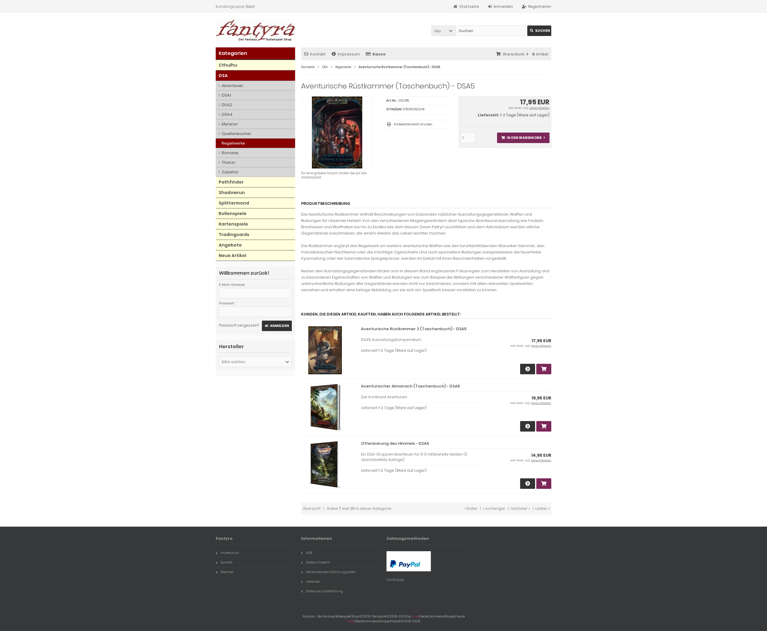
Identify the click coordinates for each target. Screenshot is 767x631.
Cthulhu (228, 65)
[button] (443, 30)
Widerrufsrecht (318, 562)
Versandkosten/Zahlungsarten (331, 572)
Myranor (230, 124)
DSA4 (227, 114)
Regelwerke (233, 143)
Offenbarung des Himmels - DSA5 (395, 443)
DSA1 (226, 95)
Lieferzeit (313, 581)
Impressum (349, 54)
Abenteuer (232, 85)
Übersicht (312, 508)
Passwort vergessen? (239, 325)
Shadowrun (232, 193)
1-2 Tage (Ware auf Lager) (524, 115)
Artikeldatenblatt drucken (413, 124)
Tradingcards (234, 235)
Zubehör (230, 172)
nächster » (520, 508)
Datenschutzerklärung (324, 591)
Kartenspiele (233, 224)
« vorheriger (494, 508)
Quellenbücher (236, 133)
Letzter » (542, 508)
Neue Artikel (232, 256)
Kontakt (318, 54)
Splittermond (234, 203)
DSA (223, 76)
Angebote (230, 245)
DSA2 (227, 105)
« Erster (470, 508)
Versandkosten (539, 108)
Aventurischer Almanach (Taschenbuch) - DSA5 (410, 386)
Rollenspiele (233, 214)
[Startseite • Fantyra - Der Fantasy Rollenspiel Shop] (255, 30)
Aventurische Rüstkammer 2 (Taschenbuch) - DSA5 (413, 329)
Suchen (539, 30)
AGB (309, 552)
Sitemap (227, 572)
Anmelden (277, 326)
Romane (230, 153)
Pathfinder (231, 182)
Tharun (228, 162)
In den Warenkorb (523, 138)
